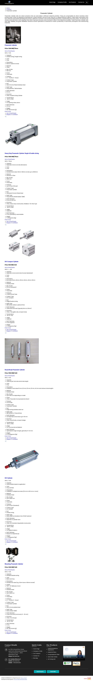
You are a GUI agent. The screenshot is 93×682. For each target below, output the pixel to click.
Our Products (72, 2)
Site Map (35, 658)
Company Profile (62, 2)
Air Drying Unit (51, 659)
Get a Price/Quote (10, 51)
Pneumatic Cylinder (11, 45)
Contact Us (81, 2)
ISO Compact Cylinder (11, 261)
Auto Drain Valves (52, 657)
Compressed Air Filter (54, 654)
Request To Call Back (12, 114)
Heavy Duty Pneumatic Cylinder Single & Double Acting (22, 153)
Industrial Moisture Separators (53, 649)
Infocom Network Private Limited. (20, 679)
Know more (8, 111)
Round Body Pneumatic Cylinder (15, 370)
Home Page (52, 2)
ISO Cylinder (8, 478)
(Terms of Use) (24, 678)
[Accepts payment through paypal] (76, 665)
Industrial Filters (52, 652)
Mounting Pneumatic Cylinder (14, 564)
